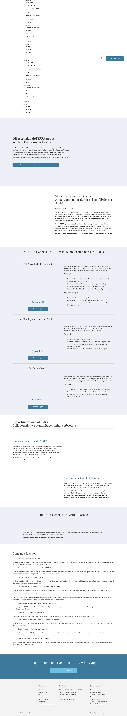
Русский (28, 52)
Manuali (28, 31)
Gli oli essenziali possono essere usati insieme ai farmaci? (39, 620)
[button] (56, 59)
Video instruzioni (30, 34)
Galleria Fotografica (32, 27)
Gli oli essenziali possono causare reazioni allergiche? (37, 603)
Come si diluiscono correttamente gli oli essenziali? (36, 594)
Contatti (26, 101)
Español (28, 49)
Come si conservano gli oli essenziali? (31, 612)
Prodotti (26, 61)
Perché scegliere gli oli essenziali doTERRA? (34, 638)
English (27, 46)
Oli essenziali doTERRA (33, 9)
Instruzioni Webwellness (33, 37)
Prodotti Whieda (30, 3)
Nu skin (27, 12)
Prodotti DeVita (30, 6)
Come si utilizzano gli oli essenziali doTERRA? (34, 568)
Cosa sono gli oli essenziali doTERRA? (31, 558)
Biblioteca (29, 25)
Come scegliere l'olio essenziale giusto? (32, 629)
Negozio (26, 82)
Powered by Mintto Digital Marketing (93, 713)
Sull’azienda (27, 79)
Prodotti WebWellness (32, 75)
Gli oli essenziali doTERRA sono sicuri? (32, 577)
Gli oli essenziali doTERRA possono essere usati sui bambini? (40, 586)
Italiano (27, 44)
